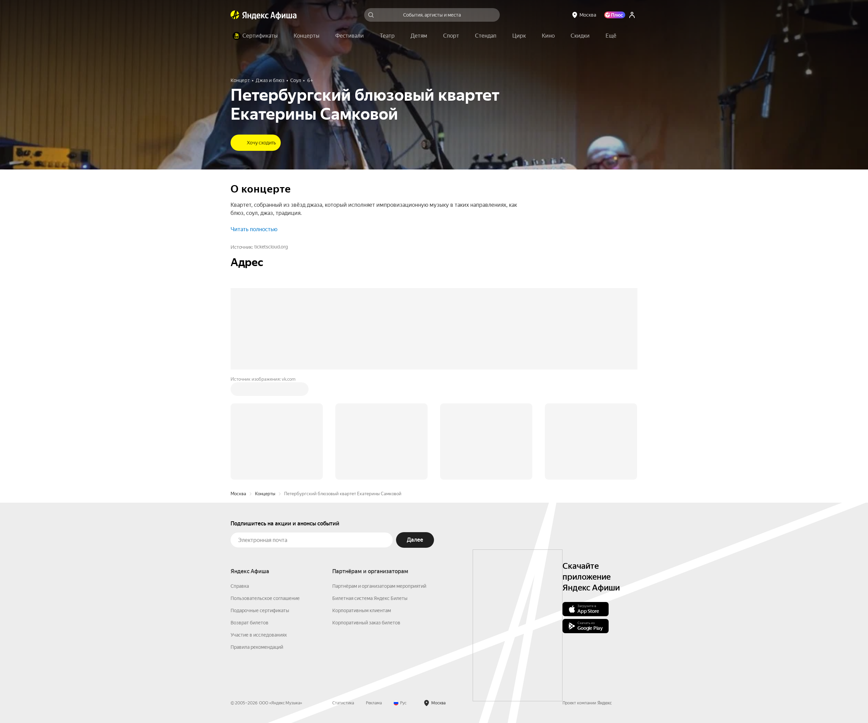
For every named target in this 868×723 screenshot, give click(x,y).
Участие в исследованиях (259, 635)
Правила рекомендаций (257, 647)
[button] (611, 36)
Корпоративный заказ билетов (366, 622)
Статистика (343, 703)
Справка (240, 586)
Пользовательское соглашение (265, 598)
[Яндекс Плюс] (614, 15)
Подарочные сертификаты (260, 610)
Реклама (374, 703)
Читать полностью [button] (254, 229)
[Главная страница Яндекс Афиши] (235, 15)
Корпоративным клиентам (361, 610)
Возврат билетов (250, 622)
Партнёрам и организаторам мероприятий (379, 586)
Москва (238, 493)
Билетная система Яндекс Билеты (370, 598)
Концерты (265, 493)
